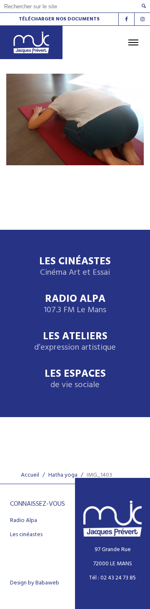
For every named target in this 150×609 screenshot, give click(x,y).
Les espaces (75, 379)
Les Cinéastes (75, 267)
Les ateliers (75, 342)
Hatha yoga (63, 475)
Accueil (30, 475)
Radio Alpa (75, 304)
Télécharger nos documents (59, 19)
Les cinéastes (26, 535)
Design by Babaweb (34, 583)
